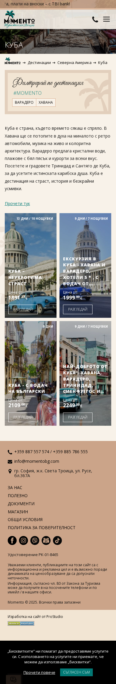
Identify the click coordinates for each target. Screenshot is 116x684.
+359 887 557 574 (31, 451)
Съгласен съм (76, 672)
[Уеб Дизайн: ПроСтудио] (35, 622)
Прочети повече (39, 672)
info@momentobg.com (36, 461)
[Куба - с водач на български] (31, 373)
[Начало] (13, 62)
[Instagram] (23, 540)
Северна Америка (74, 62)
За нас (15, 487)
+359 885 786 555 (70, 451)
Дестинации (39, 62)
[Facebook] (12, 540)
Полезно (18, 495)
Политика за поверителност (42, 527)
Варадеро (24, 102)
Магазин (18, 511)
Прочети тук (17, 203)
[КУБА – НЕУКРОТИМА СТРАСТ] (31, 265)
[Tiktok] (57, 540)
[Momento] (20, 19)
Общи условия (25, 519)
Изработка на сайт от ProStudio (35, 617)
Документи (21, 503)
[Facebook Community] (46, 540)
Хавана (46, 102)
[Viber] (34, 540)
